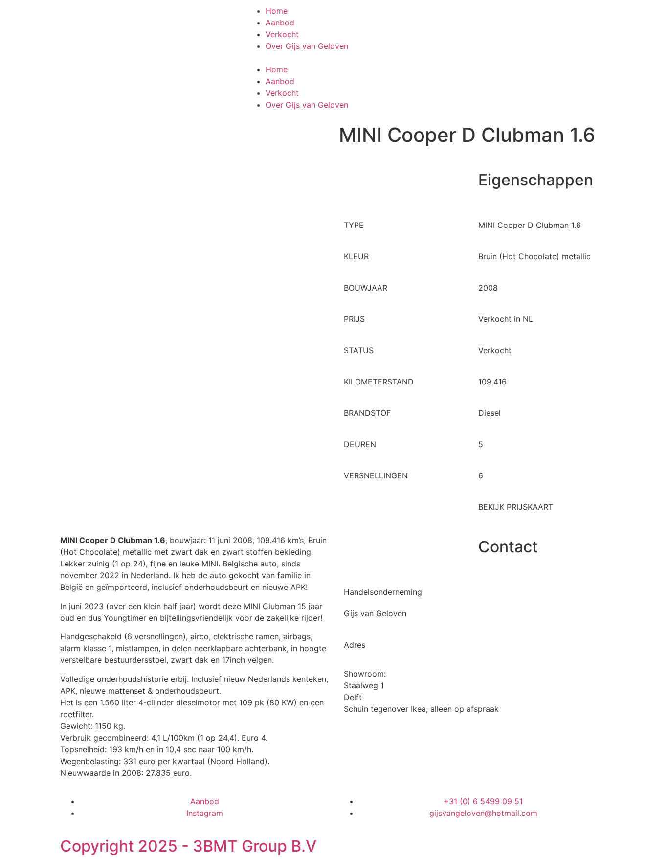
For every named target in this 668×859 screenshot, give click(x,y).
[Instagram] (471, 17)
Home (277, 11)
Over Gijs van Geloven (307, 46)
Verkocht (282, 34)
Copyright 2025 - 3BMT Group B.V (188, 846)
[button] (334, 58)
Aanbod (280, 22)
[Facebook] (444, 17)
